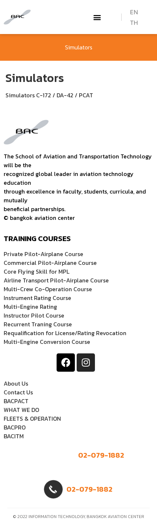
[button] (97, 17)
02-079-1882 (101, 455)
